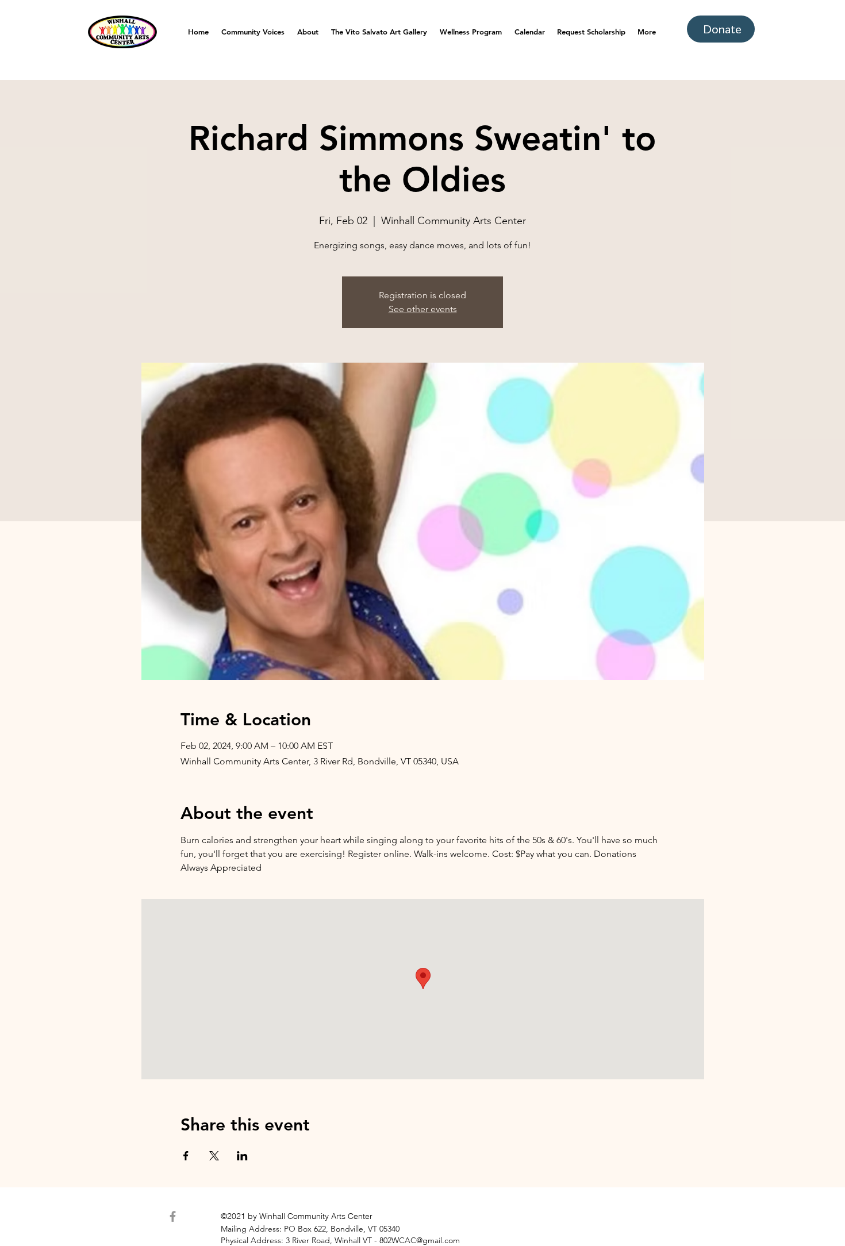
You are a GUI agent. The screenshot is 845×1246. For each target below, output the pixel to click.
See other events (423, 308)
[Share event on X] (214, 1155)
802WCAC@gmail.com (419, 1240)
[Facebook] (173, 1216)
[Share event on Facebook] (185, 1155)
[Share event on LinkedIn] (242, 1155)
